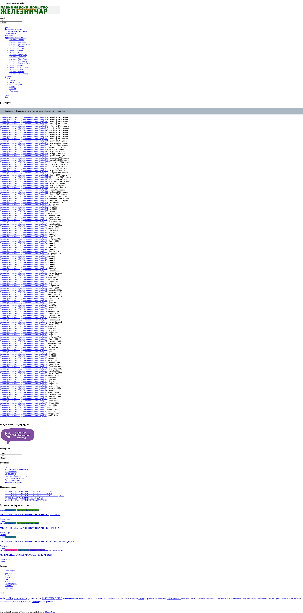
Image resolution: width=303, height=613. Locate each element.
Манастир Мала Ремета (18, 59)
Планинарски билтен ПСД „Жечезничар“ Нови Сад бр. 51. (23, 311)
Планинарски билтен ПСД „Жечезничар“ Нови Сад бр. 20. (23, 377)
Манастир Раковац (17, 65)
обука (195, 598)
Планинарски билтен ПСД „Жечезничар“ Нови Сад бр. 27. (23, 362)
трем (5, 601)
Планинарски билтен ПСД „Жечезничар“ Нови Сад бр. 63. (23, 286)
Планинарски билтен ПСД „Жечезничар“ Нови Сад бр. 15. (23, 388)
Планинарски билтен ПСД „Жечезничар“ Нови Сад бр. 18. (23, 382)
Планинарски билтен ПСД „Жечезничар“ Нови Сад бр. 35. (23, 345)
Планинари (67, 598)
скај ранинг (281, 598)
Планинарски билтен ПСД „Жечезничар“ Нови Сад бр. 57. (23, 299)
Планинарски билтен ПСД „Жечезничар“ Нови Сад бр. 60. (23, 292)
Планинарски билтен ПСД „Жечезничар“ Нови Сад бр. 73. (23, 264)
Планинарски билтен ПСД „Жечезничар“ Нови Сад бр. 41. (23, 333)
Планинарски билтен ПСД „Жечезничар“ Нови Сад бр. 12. (23, 394)
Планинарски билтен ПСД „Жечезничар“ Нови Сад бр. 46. (23, 322)
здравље (122, 598)
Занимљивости (11, 472)
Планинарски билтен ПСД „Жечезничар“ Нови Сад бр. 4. (23, 409)
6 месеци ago (5, 559)
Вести (7, 27)
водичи (100, 598)
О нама (8, 78)
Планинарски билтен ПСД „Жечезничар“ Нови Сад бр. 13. (23, 392)
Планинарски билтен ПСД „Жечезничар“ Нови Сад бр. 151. (24, 120)
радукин (254, 598)
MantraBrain (50, 612)
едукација (107, 598)
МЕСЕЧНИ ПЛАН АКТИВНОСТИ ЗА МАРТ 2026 (26, 500)
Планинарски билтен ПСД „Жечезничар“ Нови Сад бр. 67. (23, 277)
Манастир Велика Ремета (19, 44)
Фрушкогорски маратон (14, 29)
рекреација (273, 598)
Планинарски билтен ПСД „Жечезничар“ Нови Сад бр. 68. (23, 275)
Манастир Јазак (15, 52)
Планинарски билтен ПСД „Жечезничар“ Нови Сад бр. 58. (23, 296)
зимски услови (134, 598)
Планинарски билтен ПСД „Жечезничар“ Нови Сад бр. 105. (24, 203)
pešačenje (24, 598)
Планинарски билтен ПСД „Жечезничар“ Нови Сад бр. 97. (23, 218)
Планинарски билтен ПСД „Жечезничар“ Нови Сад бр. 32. (23, 352)
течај (1, 601)
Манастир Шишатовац (18, 74)
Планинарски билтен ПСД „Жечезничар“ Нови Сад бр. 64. (23, 284)
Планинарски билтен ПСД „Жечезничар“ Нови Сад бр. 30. (23, 356)
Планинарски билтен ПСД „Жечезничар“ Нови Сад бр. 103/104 (25, 205)
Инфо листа (9, 588)
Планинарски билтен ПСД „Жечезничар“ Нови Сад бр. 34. (23, 348)
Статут (12, 87)
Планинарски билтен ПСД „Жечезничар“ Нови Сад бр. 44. (23, 326)
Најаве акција (10, 33)
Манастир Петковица (18, 61)
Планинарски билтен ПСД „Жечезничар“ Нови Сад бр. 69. (23, 273)
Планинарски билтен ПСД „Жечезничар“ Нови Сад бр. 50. (23, 313)
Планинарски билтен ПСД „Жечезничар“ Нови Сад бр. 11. (23, 397)
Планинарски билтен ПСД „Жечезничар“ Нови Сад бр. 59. (23, 294)
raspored (38, 598)
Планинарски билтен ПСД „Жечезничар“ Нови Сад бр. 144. (24, 134)
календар (143, 598)
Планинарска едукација (14, 478)
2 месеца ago (5, 519)
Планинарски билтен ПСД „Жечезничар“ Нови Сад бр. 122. (24, 173)
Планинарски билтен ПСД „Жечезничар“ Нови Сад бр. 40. (23, 335)
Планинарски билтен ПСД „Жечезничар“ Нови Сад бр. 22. (23, 373)
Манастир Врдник (16, 46)
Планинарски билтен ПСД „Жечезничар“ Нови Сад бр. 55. (23, 303)
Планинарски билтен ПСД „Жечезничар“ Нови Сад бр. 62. (23, 288)
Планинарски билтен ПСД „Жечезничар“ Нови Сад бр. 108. (24, 196)
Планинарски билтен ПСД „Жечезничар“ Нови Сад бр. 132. (24, 160)
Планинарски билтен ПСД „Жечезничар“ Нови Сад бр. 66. (23, 279)
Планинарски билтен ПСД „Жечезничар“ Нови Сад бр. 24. (23, 369)
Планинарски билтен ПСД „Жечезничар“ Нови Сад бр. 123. (24, 171)
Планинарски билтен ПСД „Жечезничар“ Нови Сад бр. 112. (24, 188)
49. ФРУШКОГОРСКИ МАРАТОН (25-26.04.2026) (25, 498)
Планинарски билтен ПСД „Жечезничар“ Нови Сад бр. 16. (23, 386)
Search (2, 18)
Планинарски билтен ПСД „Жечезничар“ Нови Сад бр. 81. (23, 249)
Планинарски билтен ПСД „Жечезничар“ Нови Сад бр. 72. (23, 267)
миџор (164, 598)
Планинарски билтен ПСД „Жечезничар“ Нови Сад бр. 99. (23, 213)
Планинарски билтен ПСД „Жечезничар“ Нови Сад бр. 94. (23, 224)
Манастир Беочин (16, 40)
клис (149, 598)
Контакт (12, 80)
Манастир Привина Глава (19, 63)
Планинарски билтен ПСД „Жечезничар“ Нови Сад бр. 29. (23, 358)
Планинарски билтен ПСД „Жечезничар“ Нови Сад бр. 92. (23, 228)
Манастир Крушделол (18, 55)
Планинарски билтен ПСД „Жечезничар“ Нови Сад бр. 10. (23, 399)
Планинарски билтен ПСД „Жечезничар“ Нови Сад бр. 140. (24, 143)
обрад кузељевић (188, 598)
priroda (31, 598)
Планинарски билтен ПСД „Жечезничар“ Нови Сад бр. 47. (23, 320)
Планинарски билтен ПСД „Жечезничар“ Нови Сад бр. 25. (23, 367)
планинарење (210, 598)
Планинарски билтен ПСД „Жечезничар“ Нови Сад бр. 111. (24, 190)
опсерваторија (202, 598)
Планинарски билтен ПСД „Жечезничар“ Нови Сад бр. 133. (24, 158)
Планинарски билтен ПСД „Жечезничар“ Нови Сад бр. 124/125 (25, 169)
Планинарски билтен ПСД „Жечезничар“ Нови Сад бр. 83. (23, 245)
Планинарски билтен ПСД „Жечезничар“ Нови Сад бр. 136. (24, 151)
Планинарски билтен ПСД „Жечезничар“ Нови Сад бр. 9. (23, 401)
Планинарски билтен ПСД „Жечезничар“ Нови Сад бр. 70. (23, 271)
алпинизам (75, 598)
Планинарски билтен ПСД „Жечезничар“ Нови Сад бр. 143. (24, 137)
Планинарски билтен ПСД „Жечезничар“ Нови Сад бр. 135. (24, 154)
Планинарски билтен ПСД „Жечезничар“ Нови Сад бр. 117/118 (25, 179)
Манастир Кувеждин (17, 57)
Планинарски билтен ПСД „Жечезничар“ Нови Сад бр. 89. (23, 232)
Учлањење (13, 91)
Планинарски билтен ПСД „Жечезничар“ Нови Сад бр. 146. (24, 130)
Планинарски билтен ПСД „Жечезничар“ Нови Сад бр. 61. (23, 290)
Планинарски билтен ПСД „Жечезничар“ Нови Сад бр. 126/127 (25, 166)
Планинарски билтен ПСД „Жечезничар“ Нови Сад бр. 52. (23, 309)
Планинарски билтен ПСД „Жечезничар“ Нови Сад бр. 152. (24, 117)
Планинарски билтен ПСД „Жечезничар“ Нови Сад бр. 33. (23, 350)
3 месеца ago (5, 533)
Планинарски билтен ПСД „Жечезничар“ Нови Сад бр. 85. (23, 241)
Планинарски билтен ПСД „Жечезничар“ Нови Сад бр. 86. (23, 239)
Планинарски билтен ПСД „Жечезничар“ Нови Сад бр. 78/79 (24, 254)
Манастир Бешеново (17, 42)
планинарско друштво (222, 598)
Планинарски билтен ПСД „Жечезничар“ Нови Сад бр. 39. (23, 337)
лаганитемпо (158, 598)
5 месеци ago (5, 546)
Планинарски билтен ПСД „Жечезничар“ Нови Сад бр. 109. (24, 194)
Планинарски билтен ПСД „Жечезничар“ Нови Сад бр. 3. (23, 411)
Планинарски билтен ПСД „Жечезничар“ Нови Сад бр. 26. (23, 365)
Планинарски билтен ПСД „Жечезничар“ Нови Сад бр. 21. (23, 375)
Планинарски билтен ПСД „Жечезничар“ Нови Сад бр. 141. (24, 141)
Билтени (12, 89)
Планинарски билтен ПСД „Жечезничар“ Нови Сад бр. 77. (23, 256)
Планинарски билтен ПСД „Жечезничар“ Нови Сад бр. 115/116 (25, 181)
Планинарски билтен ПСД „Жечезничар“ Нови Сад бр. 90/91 (24, 230)
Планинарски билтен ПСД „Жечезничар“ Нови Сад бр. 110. (24, 192)
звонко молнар (115, 598)
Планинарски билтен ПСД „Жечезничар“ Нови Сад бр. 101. (24, 209)
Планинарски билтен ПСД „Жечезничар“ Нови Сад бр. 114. (24, 183)
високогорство (91, 598)
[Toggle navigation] (1, 16)
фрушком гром (26, 601)
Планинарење (52, 598)
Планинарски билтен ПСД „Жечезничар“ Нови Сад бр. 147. (24, 128)
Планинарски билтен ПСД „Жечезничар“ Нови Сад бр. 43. (23, 328)
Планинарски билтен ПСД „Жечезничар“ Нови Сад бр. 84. (23, 243)
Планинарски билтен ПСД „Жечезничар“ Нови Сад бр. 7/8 (23, 403)
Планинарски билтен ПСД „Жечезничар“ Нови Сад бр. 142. (24, 139)
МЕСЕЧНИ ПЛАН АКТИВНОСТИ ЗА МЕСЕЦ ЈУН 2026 (28, 494)
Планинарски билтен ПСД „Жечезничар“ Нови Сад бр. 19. (23, 379)
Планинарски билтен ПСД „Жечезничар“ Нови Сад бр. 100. (24, 211)
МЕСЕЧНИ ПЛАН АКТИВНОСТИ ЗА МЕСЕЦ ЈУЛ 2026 (28, 491)
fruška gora (12, 598)
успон (9, 601)
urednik (3, 521)
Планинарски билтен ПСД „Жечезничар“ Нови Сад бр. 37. (23, 341)
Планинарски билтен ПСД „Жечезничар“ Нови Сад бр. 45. (23, 324)
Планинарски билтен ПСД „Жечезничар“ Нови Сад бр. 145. (24, 132)
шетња (35, 601)
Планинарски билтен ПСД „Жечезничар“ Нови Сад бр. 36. (23, 343)
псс (250, 598)
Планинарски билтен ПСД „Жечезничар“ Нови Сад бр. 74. (23, 262)
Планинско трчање (12, 480)
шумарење (49, 601)
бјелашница (82, 598)
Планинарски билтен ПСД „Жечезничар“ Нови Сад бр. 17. (23, 384)
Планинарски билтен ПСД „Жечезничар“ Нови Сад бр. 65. (23, 281)
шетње (41, 601)
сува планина (297, 598)
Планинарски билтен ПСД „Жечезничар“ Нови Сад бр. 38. (23, 339)
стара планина (289, 598)
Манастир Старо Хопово (19, 67)
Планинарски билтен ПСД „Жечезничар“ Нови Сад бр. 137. (24, 149)
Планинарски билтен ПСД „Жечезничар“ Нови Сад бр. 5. (23, 407)
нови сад (178, 598)
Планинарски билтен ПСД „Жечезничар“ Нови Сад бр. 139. (24, 145)
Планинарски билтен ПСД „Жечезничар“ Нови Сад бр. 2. (23, 414)
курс (152, 598)
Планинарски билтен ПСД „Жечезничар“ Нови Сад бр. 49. (23, 316)
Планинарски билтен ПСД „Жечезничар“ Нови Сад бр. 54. (23, 305)
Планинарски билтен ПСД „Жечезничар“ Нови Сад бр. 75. (23, 260)
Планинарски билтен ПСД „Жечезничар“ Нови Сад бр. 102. (24, 207)
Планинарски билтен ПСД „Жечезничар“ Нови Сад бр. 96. (23, 220)
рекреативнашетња (262, 598)
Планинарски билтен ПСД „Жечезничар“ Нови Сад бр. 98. (23, 215)
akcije (2, 598)
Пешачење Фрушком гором (16, 31)
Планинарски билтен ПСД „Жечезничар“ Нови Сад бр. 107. (24, 198)
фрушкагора (16, 601)
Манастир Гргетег (16, 48)
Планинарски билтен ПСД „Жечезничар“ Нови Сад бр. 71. (23, 269)
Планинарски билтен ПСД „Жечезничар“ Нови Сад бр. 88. (23, 235)
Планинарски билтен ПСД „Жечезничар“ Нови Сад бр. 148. (24, 126)
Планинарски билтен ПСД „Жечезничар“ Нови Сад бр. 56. (23, 301)
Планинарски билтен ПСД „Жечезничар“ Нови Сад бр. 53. (23, 307)
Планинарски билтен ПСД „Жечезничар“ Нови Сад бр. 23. (23, 371)
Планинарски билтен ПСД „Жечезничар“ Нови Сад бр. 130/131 (25, 162)
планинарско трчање (236, 598)
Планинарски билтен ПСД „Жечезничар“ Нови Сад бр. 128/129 (25, 164)
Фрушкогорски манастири (15, 38)
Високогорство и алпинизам (16, 469)
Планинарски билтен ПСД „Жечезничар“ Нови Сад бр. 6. (23, 405)
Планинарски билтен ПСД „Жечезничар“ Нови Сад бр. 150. (24, 122)
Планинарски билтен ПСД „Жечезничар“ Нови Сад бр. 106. (24, 200)
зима (127, 598)
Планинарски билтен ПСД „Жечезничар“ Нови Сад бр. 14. (23, 390)
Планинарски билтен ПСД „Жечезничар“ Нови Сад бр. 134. (24, 156)
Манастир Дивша (16, 50)
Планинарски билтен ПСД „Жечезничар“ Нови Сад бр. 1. (23, 416)
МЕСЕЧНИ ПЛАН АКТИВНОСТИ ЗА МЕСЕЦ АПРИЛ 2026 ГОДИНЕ (34, 496)
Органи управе (15, 84)
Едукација (9, 35)
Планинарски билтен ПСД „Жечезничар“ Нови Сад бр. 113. (24, 186)
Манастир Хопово (16, 72)
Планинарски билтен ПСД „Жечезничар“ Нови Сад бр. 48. (23, 318)
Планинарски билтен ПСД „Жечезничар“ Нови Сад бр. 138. (24, 147)
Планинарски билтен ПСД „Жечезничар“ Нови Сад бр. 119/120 (25, 177)
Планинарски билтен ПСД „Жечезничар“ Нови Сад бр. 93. (23, 226)
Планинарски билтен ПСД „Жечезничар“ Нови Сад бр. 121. (24, 175)
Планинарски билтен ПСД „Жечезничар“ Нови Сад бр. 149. (24, 124)
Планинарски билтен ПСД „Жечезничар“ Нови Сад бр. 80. (23, 252)
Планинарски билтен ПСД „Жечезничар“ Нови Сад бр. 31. (23, 354)
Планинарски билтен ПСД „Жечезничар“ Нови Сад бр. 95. (23, 222)
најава (170, 598)
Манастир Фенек (16, 70)
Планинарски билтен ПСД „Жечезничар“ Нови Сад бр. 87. (23, 237)
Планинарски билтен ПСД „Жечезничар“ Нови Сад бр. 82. (23, 247)
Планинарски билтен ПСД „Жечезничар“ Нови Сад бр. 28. (23, 360)
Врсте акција (14, 82)
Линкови (8, 76)
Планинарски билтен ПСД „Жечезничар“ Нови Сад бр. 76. (23, 258)
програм (246, 598)
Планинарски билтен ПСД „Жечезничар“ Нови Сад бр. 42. (23, 330)
